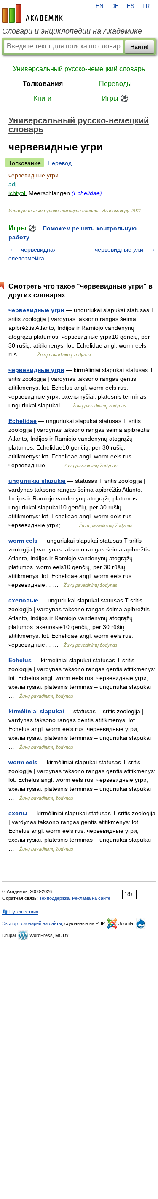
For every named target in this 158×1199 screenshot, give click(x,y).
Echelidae (22, 421)
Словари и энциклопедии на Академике (72, 31)
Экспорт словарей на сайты (32, 923)
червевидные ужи (119, 249)
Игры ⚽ (115, 98)
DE (115, 6)
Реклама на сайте (91, 898)
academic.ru (32, 13)
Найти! (139, 46)
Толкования (43, 83)
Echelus (20, 660)
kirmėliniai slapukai (36, 711)
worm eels (22, 540)
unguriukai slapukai (37, 480)
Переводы (115, 83)
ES (130, 6)
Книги (42, 98)
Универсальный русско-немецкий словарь (79, 68)
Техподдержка (54, 898)
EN (99, 6)
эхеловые (23, 600)
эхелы (17, 813)
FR (146, 6)
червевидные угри (36, 310)
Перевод (60, 163)
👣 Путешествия (20, 911)
